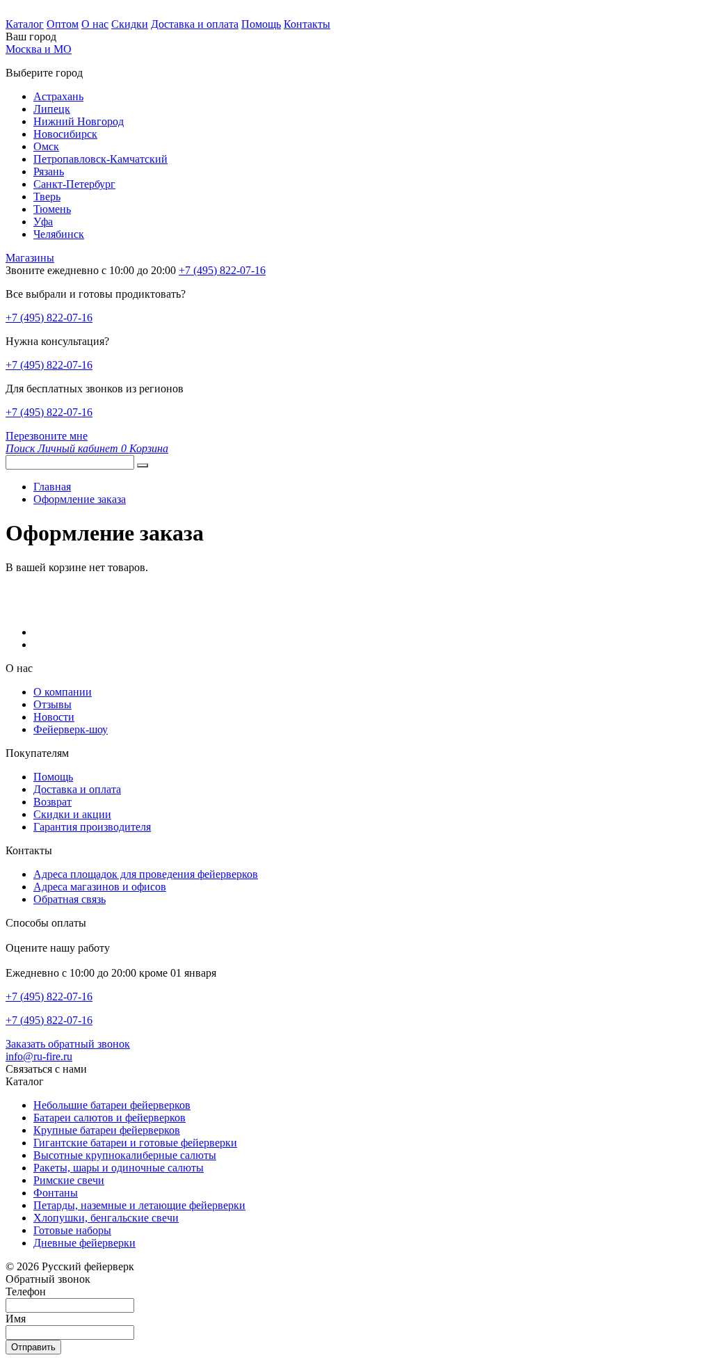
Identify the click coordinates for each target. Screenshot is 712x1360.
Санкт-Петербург (74, 184)
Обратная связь (69, 899)
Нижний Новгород (78, 121)
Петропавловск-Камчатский (100, 159)
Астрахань (58, 96)
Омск (46, 146)
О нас (94, 24)
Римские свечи (68, 1180)
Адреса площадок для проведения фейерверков (145, 874)
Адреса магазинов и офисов (99, 887)
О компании (62, 692)
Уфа (43, 221)
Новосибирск (65, 134)
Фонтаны (55, 1193)
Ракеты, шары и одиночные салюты (118, 1168)
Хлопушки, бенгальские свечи (106, 1218)
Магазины (30, 258)
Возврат (52, 802)
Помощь (261, 24)
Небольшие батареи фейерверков (112, 1105)
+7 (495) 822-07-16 (49, 317)
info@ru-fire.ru (39, 1056)
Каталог (25, 24)
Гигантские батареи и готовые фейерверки (135, 1143)
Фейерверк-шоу (70, 729)
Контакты (307, 24)
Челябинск (58, 234)
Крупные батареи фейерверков (106, 1130)
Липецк (51, 109)
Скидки (129, 24)
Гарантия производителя (92, 827)
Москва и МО (39, 49)
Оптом (63, 24)
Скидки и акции (72, 814)
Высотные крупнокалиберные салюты (124, 1155)
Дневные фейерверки (84, 1243)
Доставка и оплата (194, 24)
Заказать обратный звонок (68, 1044)
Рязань (48, 171)
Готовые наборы (72, 1230)
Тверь (46, 196)
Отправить (33, 1347)
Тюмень (52, 209)
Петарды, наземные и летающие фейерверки (139, 1205)
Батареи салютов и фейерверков (109, 1117)
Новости (53, 717)
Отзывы (52, 704)
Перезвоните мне (47, 436)
